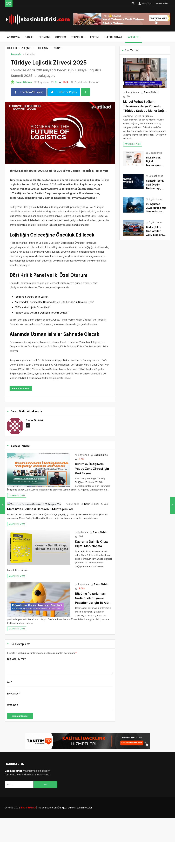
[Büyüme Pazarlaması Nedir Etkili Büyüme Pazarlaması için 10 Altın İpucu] (38, 599)
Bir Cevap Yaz (20, 388)
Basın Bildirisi (24, 82)
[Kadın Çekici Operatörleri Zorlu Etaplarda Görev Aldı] (133, 227)
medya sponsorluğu (49, 807)
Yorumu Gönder (20, 716)
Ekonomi (44, 37)
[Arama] (133, 3)
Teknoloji (78, 37)
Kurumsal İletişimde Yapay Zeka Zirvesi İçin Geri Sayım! (92, 468)
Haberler (132, 37)
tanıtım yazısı (84, 807)
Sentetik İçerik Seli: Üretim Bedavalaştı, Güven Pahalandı (155, 188)
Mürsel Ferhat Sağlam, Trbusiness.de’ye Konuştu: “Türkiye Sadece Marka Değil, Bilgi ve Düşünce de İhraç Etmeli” (144, 111)
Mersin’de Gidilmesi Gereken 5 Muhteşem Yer (40, 509)
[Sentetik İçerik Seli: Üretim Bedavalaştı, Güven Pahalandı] (133, 181)
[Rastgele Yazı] (8, 3)
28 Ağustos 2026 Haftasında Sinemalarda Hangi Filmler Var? (156, 211)
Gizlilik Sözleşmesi (20, 48)
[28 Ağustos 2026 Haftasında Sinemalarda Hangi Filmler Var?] (133, 204)
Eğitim (94, 37)
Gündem (60, 37)
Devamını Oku (17, 495)
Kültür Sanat (113, 37)
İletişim (43, 48)
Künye (58, 48)
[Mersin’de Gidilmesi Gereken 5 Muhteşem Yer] (34, 503)
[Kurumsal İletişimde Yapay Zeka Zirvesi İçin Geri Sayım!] (38, 469)
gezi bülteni (69, 807)
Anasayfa (13, 37)
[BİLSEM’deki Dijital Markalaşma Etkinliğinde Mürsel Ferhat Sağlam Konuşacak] (133, 158)
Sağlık (29, 37)
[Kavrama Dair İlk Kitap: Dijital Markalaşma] (38, 547)
